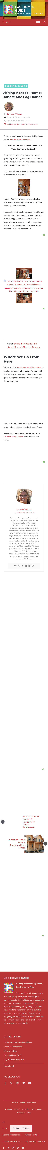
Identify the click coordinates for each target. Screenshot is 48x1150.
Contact (8, 1109)
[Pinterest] (29, 566)
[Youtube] (15, 566)
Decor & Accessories (11, 1135)
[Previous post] (2, 822)
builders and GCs (13, 124)
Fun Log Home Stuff (11, 1141)
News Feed (9, 1066)
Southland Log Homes (13, 436)
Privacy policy (37, 1109)
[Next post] (45, 843)
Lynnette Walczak (14, 114)
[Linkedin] (26, 566)
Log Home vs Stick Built (35, 1141)
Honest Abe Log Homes (29, 124)
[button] (44, 22)
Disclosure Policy (24, 1113)
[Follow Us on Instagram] (17, 1083)
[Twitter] (19, 566)
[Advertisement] (24, 55)
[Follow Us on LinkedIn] (23, 1083)
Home (5, 1128)
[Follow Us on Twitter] (11, 1083)
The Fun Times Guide (27, 1102)
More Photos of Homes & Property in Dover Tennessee (31, 821)
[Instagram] (33, 566)
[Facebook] (22, 566)
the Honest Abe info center (28, 367)
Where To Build (32, 1135)
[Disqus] (24, 897)
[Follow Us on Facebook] (6, 1083)
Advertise (25, 1109)
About (16, 1109)
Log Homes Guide (24, 9)
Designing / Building (16, 86)
